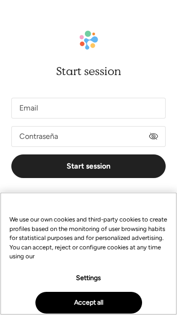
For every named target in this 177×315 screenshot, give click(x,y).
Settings (88, 278)
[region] (88, 253)
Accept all (88, 302)
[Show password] (153, 136)
